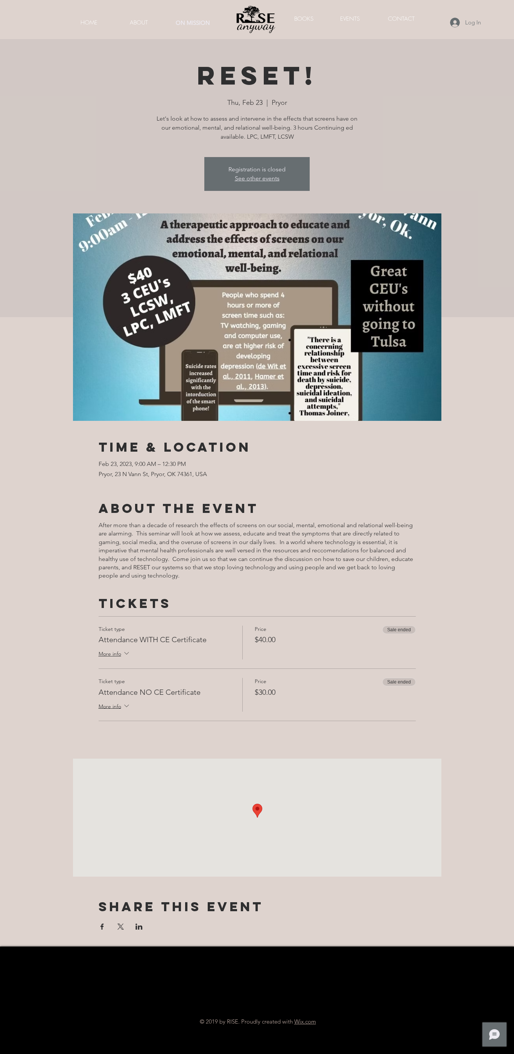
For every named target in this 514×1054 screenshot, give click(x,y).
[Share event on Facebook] (102, 927)
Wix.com (305, 1021)
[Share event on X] (120, 927)
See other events (257, 178)
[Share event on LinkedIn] (139, 927)
